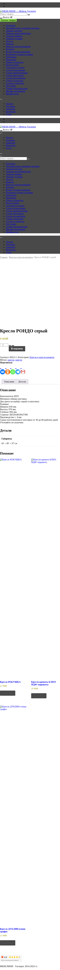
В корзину (17, 348)
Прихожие (11, 59)
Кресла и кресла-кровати (18, 46)
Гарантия (10, 109)
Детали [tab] (22, 381)
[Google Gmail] (22, 369)
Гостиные (10, 25)
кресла (11, 360)
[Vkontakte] (2, 369)
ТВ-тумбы (11, 86)
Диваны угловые (14, 38)
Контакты (11, 111)
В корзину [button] (7, 693)
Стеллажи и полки (15, 67)
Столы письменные (15, 78)
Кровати (10, 49)
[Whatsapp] (12, 369)
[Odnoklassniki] (7, 369)
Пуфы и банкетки (14, 62)
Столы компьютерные (17, 72)
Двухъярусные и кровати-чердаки (22, 28)
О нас (9, 114)
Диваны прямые (14, 36)
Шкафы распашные (15, 91)
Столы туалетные (14, 80)
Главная (3, 257)
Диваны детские (14, 30)
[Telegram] (17, 369)
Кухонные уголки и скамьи (19, 54)
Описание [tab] (9, 381)
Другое (9, 41)
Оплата (9, 103)
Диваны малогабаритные (18, 33)
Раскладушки (12, 65)
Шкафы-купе (12, 94)
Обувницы (11, 57)
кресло (18, 360)
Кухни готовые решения (18, 51)
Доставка (10, 106)
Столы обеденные (15, 75)
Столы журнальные (15, 70)
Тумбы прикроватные (17, 88)
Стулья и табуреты (15, 83)
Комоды (10, 44)
